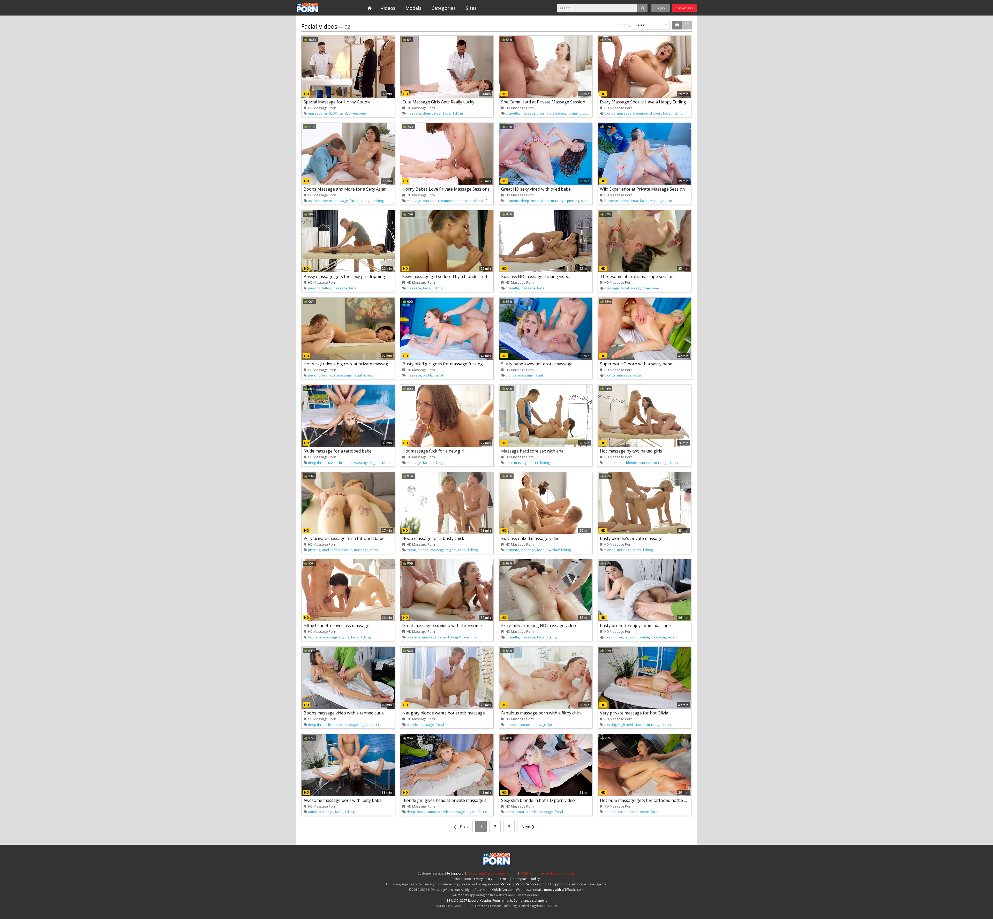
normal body (576, 113)
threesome (357, 113)
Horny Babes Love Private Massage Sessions (446, 189)
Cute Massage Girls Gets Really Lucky (438, 102)
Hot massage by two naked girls (631, 451)
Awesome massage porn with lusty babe (343, 800)
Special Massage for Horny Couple (337, 102)
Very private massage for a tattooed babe (344, 538)
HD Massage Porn (319, 8)
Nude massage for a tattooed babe (338, 451)
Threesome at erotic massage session (637, 276)
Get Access (684, 8)
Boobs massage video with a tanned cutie (344, 713)
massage (315, 113)
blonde (609, 113)
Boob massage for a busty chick (433, 538)
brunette (512, 113)
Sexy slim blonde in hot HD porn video (538, 800)
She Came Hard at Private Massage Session (543, 102)
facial (342, 113)
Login (661, 8)
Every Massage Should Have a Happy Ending (643, 102)
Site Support (454, 873)
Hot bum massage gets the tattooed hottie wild (645, 800)
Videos (388, 8)
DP (335, 113)
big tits (428, 375)
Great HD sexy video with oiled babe (536, 189)
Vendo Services (527, 884)
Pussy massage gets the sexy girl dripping (344, 276)
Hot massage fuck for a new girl (433, 451)
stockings (378, 200)
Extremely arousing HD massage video (538, 625)
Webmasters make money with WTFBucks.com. (550, 889)
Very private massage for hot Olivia (634, 713)
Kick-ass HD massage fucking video (535, 276)
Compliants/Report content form (492, 873)
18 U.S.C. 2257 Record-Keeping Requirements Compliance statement (497, 900)
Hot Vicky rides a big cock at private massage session (355, 364)
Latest (640, 25)
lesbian (619, 462)
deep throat (432, 113)
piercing (573, 200)
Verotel (506, 884)
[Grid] (677, 25)
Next (526, 827)
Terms (502, 879)
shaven (559, 113)
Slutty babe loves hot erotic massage (537, 364)
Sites (471, 8)
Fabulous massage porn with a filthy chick (541, 713)
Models (413, 8)
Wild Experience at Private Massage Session (642, 189)
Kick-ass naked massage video (530, 538)
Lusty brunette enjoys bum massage (635, 625)
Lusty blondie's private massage (631, 538)
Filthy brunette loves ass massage (336, 625)
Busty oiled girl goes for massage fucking (442, 364)
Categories (444, 8)
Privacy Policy (482, 879)
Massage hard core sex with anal (533, 451)
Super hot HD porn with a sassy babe (636, 364)
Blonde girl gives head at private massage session (450, 800)
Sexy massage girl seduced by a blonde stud (444, 276)
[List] (687, 25)
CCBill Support (553, 884)
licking (458, 113)
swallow (553, 549)
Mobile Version (503, 889)
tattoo (459, 200)
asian (312, 200)
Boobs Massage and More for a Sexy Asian (345, 189)
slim (584, 200)
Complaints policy (526, 879)
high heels (626, 724)
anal (327, 113)
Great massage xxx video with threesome (442, 625)
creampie (544, 113)
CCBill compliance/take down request (548, 873)
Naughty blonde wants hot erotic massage (443, 713)
